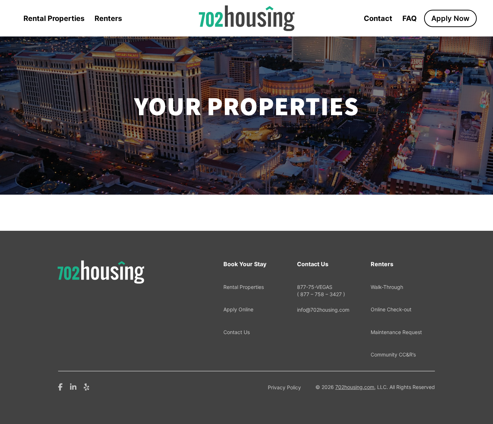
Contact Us (236, 332)
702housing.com (354, 387)
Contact (378, 18)
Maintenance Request (396, 332)
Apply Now (450, 18)
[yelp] (86, 386)
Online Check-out (391, 309)
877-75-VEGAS (321, 290)
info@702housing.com (323, 310)
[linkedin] (73, 386)
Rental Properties (53, 18)
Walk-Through (387, 287)
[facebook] (60, 386)
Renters (108, 18)
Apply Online (238, 309)
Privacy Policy (284, 387)
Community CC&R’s (393, 354)
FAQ (409, 18)
